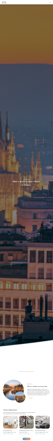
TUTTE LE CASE (26, 438)
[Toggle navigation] (50, 2)
